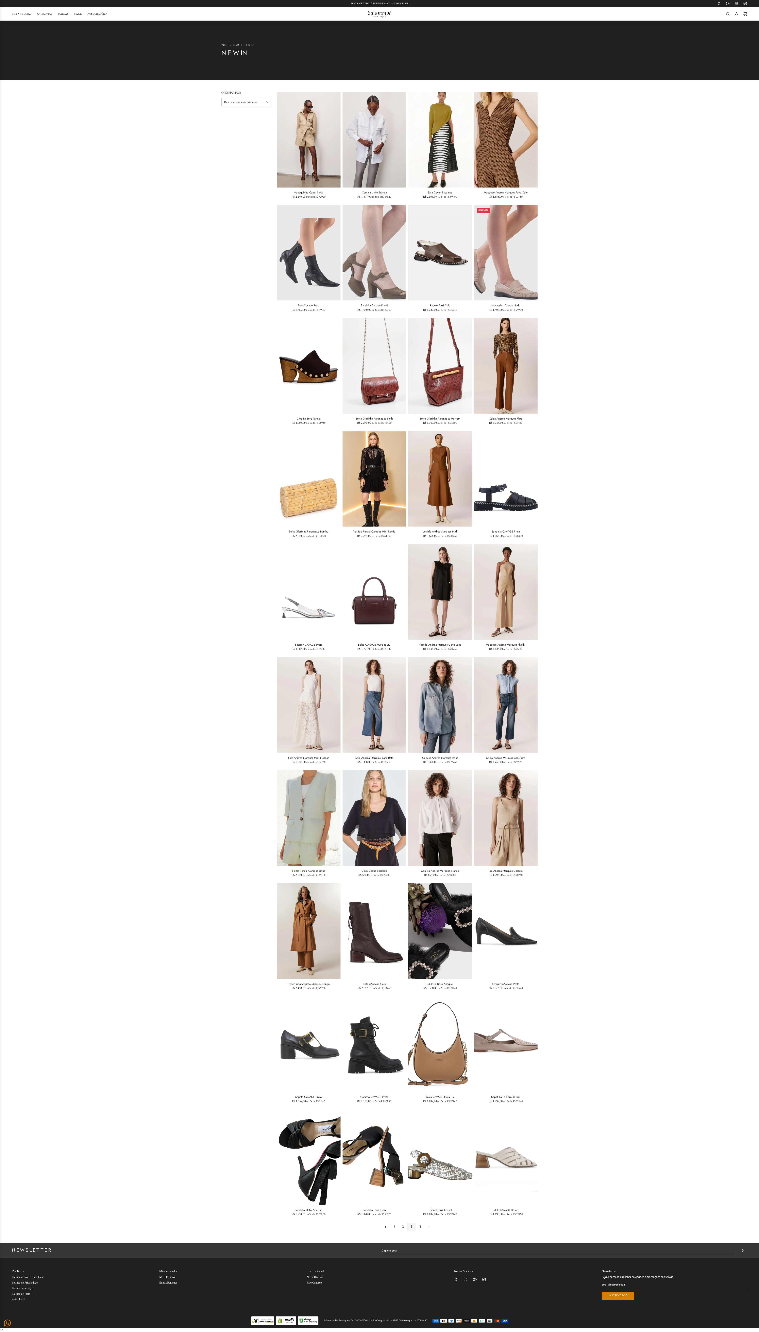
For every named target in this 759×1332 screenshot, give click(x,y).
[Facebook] (719, 4)
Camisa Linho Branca (374, 192)
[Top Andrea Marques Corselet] (506, 818)
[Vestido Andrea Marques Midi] (440, 479)
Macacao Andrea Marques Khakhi (505, 645)
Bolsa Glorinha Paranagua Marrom (440, 419)
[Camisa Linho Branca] (374, 140)
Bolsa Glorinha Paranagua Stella (374, 419)
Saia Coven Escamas (440, 192)
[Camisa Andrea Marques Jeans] (440, 705)
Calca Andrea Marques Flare (505, 419)
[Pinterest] (736, 4)
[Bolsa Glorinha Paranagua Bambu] (309, 479)
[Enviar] (742, 1250)
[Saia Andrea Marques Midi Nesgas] (309, 705)
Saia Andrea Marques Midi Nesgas (308, 758)
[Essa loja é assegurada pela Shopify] (286, 1320)
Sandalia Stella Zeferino (308, 1210)
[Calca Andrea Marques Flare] (506, 366)
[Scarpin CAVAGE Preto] (506, 931)
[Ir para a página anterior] (385, 1227)
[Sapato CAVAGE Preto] (309, 1044)
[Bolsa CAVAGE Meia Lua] (440, 1044)
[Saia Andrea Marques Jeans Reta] (374, 705)
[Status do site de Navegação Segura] (308, 1320)
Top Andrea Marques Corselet (505, 871)
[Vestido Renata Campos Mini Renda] (374, 479)
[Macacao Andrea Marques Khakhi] (506, 592)
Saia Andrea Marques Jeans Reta (374, 758)
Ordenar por (231, 93)
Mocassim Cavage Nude (505, 305)
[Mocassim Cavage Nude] (506, 253)
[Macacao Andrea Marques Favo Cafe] (506, 140)
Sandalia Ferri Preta (374, 1210)
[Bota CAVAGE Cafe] (374, 931)
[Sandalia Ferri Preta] (374, 1157)
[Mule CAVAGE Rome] (506, 1157)
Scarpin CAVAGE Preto (505, 984)
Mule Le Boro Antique (440, 984)
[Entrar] (736, 13)
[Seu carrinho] (745, 13)
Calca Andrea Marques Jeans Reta (505, 758)
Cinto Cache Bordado (374, 871)
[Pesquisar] (727, 13)
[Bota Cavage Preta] (309, 253)
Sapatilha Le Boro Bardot (505, 1097)
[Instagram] (727, 4)
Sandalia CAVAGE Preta (506, 531)
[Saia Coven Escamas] (440, 140)
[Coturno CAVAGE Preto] (374, 1044)
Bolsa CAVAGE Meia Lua (440, 1097)
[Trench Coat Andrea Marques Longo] (309, 931)
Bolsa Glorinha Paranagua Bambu (308, 531)
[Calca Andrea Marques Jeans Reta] (506, 705)
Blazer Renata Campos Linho (308, 871)
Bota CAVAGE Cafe (374, 984)
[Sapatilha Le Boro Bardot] (506, 1044)
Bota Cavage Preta (308, 305)
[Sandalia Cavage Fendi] (374, 253)
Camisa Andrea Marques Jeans (440, 758)
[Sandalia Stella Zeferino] (309, 1157)
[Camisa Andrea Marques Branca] (440, 818)
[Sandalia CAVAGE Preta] (506, 479)
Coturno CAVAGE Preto (374, 1097)
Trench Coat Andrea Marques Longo (308, 984)
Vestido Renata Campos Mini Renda (374, 531)
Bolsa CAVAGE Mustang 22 (374, 645)
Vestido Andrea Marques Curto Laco (440, 645)
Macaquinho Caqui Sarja (308, 192)
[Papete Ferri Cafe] (440, 253)
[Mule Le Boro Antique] (440, 931)
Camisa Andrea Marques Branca (440, 871)
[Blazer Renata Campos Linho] (309, 818)
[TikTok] (745, 4)
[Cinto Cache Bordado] (374, 818)
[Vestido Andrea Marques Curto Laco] (440, 592)
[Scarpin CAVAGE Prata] (309, 592)
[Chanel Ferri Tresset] (440, 1157)
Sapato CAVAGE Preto (308, 1097)
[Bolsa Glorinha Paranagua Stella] (374, 366)
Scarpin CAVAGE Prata (308, 645)
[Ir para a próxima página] (429, 1227)
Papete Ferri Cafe (440, 305)
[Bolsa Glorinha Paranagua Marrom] (440, 366)
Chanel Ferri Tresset (440, 1210)
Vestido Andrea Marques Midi (440, 531)
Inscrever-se (618, 1295)
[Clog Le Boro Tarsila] (309, 366)
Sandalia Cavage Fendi (374, 305)
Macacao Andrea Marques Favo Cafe (506, 192)
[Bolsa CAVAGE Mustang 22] (374, 592)
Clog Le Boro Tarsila (309, 419)
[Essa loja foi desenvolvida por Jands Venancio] (262, 1320)
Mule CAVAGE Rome (506, 1210)
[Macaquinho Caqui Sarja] (309, 140)
